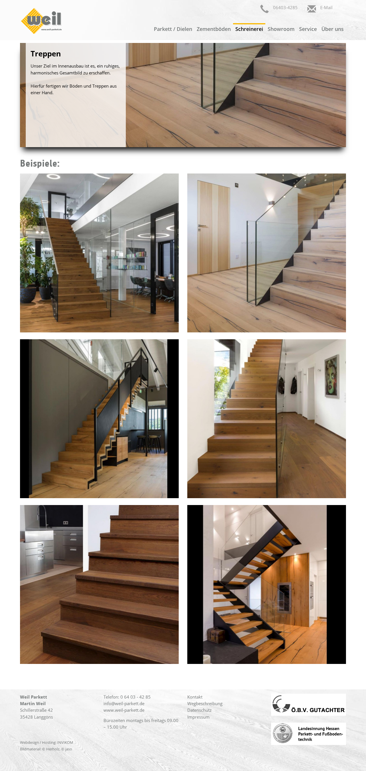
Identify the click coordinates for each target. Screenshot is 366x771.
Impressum (198, 717)
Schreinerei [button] (249, 28)
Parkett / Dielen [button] (173, 28)
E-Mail (326, 7)
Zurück (11, 95)
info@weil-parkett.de (124, 703)
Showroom (281, 28)
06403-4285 (285, 7)
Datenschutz (199, 710)
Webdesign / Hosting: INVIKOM (46, 742)
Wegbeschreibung (204, 703)
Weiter (354, 95)
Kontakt (194, 697)
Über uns (332, 28)
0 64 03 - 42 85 (135, 697)
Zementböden (214, 28)
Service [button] (308, 28)
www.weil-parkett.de (124, 710)
